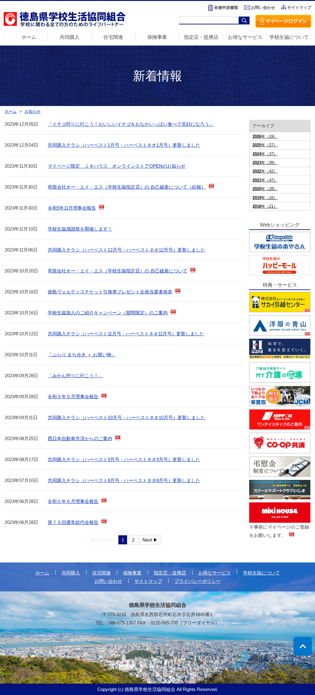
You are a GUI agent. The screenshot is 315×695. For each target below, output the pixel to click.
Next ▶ (150, 539)
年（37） (265, 154)
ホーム (42, 572)
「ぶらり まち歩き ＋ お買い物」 (82, 354)
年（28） (265, 188)
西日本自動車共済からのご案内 (80, 438)
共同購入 (69, 37)
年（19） (265, 136)
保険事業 (157, 37)
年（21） (265, 206)
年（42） (265, 171)
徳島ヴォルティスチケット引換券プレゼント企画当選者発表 (110, 291)
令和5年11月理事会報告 (72, 208)
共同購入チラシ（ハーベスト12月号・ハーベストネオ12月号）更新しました (126, 249)
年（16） (265, 197)
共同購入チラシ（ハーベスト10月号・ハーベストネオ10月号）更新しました (126, 417)
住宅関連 (113, 37)
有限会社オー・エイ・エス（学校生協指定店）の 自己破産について (117, 270)
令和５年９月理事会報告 (73, 396)
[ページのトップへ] (302, 646)
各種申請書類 (226, 7)
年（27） (265, 145)
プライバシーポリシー (197, 581)
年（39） (265, 162)
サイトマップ (299, 7)
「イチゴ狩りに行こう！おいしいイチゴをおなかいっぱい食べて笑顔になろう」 (131, 124)
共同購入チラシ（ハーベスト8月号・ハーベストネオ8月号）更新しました (124, 480)
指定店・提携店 (201, 37)
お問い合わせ (263, 7)
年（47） (265, 180)
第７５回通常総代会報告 (73, 522)
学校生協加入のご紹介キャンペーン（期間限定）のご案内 (108, 312)
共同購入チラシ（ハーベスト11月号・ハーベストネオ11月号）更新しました (126, 333)
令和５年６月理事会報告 (73, 501)
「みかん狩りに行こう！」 (75, 375)
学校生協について (289, 37)
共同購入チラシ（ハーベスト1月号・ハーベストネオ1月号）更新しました (124, 145)
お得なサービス (245, 37)
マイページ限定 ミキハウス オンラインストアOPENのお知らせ (116, 166)
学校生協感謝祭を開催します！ (80, 228)
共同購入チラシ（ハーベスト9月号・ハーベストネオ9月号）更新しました (124, 459)
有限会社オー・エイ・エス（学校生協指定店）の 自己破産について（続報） (127, 187)
